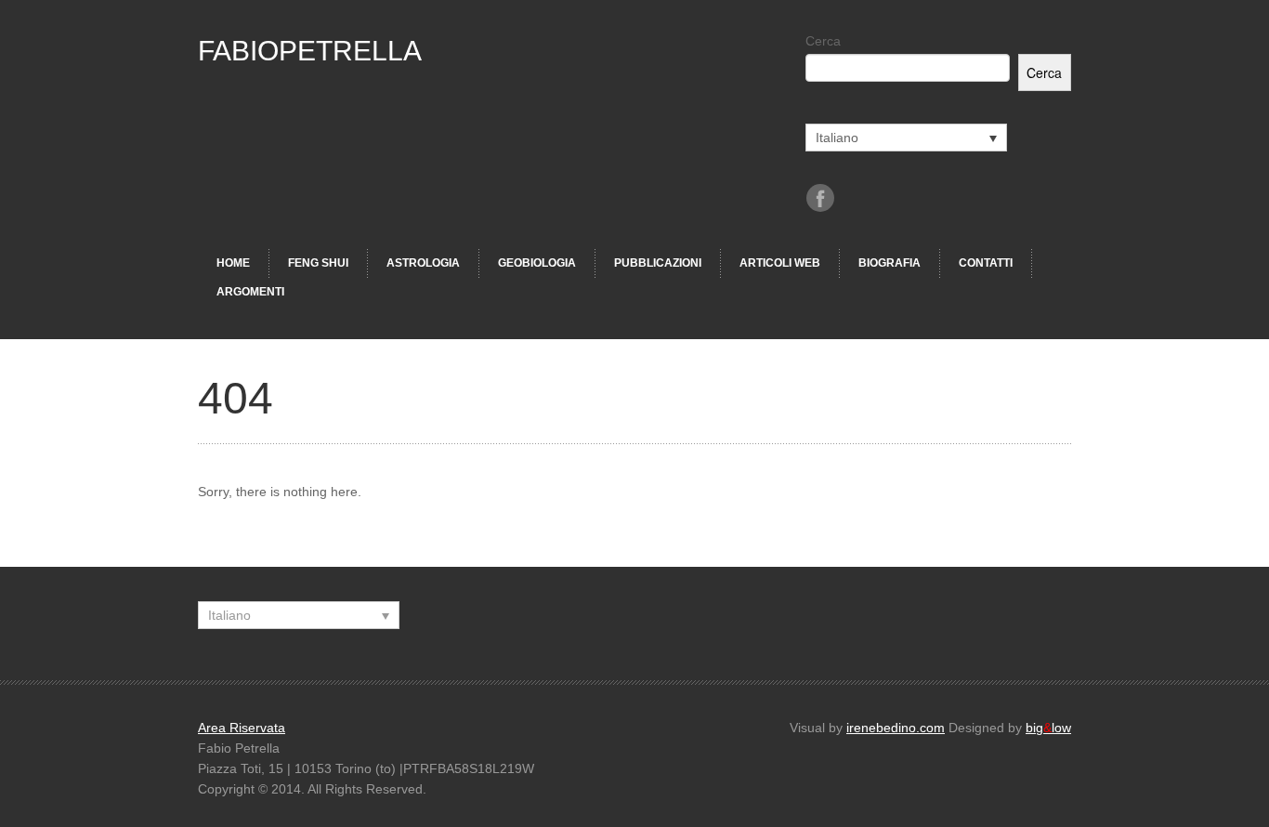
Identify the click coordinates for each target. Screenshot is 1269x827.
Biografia (889, 262)
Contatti (986, 262)
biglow (1048, 727)
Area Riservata (241, 727)
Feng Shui (318, 262)
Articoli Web (779, 262)
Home (233, 262)
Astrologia (423, 262)
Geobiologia (537, 262)
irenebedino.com (895, 727)
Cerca (823, 40)
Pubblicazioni (657, 262)
